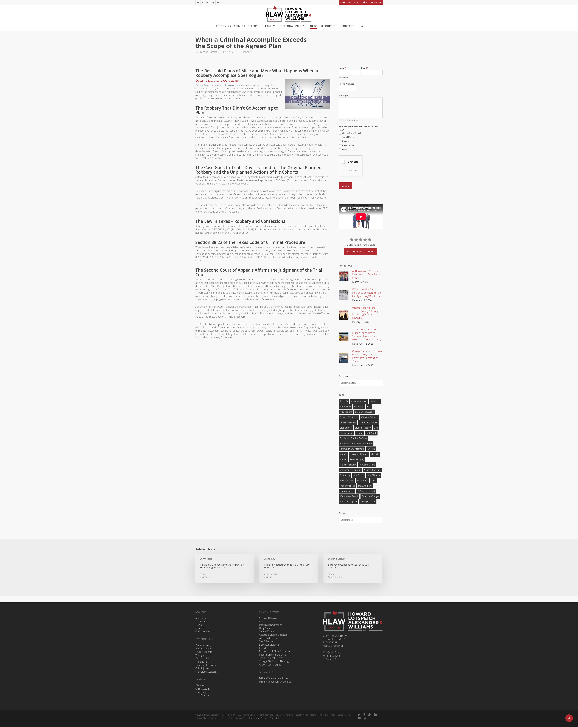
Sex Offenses (266, 641)
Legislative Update (359, 454)
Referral (345, 141)
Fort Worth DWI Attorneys (352, 448)
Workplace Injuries (348, 501)
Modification (202, 695)
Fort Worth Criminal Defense (353, 438)
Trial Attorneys (365, 485)
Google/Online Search (351, 133)
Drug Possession (363, 427)
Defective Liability (348, 422)
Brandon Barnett (208, 52)
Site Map (264, 718)
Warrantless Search (349, 496)
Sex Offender (373, 475)
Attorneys (200, 618)
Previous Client (349, 145)
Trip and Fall (201, 661)
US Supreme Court (366, 491)
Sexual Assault (347, 480)
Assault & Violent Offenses (273, 634)
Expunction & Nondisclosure (274, 651)
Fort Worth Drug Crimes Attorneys (356, 443)
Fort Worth (371, 433)
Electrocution (202, 658)
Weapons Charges (370, 496)
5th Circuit (375, 401)
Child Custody (202, 688)
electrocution (346, 433)
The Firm (200, 621)
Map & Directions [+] (334, 645)
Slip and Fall (362, 480)
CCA (369, 406)
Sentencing (345, 475)
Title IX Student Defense (272, 658)
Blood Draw (345, 406)
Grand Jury (269, 558)
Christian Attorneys (205, 631)
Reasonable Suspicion (350, 469)
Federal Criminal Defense (272, 654)
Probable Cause (367, 464)
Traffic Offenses (347, 485)
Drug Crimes (346, 427)
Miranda (375, 454)
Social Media (348, 137)
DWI (376, 427)
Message (344, 95)
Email (364, 68)
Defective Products (205, 665)
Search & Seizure (372, 469)
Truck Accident (347, 491)
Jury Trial (371, 448)
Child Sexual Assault (364, 411)
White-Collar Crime (269, 638)
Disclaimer (254, 718)
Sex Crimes (358, 475)
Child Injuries (346, 411)
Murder (343, 459)
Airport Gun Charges (270, 664)
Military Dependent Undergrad (275, 681)
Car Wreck (359, 406)
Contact (199, 628)
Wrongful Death (367, 501)
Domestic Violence (368, 422)
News (198, 624)
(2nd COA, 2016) (217, 81)
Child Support (202, 692)
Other (344, 149)
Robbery (246, 52)
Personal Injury (357, 459)
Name (342, 68)
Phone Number (346, 84)
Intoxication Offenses (270, 624)
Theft (373, 480)
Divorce (199, 685)
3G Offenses (206, 558)
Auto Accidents (203, 648)
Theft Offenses (267, 631)
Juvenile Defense (268, 648)
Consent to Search (349, 417)
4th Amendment (359, 401)
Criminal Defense (369, 417)
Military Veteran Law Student (274, 678)
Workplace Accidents (206, 671)
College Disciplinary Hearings (274, 661)
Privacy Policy (275, 718)
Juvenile (343, 454)
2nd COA (344, 401)
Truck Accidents (203, 651)
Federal (359, 433)
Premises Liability (348, 464)
